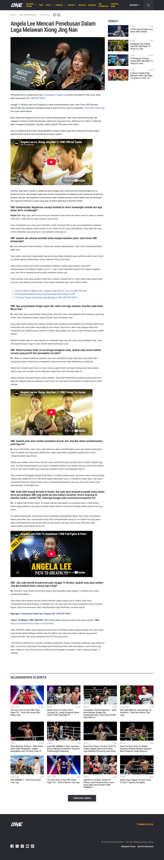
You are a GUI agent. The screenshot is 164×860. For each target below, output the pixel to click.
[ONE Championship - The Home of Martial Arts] (17, 5)
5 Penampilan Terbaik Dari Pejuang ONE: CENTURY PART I (45, 613)
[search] (148, 5)
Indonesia (134, 5)
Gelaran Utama (30, 5)
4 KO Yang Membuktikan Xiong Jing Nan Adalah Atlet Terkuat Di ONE (45, 294)
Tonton (70, 5)
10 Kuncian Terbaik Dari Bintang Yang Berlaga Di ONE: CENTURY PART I (46, 297)
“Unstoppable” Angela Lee (55, 95)
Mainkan (92, 5)
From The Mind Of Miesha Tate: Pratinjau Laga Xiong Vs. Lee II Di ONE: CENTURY (51, 291)
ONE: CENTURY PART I (36, 98)
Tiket (41, 5)
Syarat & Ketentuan (145, 846)
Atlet (48, 5)
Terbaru (59, 5)
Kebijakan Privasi (128, 846)
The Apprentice (103, 5)
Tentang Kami (114, 5)
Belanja (82, 5)
